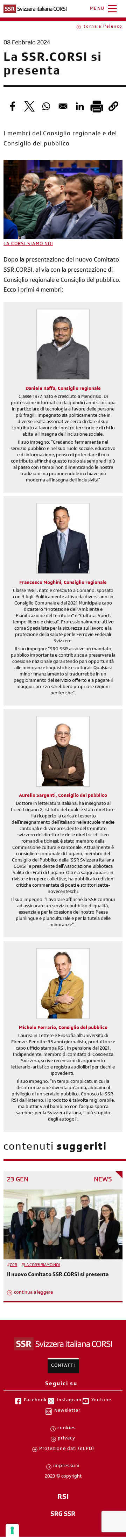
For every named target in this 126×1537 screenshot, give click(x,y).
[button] (113, 106)
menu (97, 9)
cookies (66, 1428)
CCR (13, 1265)
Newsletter (67, 1411)
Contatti (63, 1366)
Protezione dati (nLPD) (66, 1449)
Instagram (69, 1400)
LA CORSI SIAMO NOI (28, 244)
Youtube (101, 1400)
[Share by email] (63, 106)
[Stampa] (97, 106)
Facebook (35, 1400)
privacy (66, 1438)
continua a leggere (33, 1293)
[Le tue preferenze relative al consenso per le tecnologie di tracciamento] (12, 1530)
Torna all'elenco (103, 27)
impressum (66, 1466)
